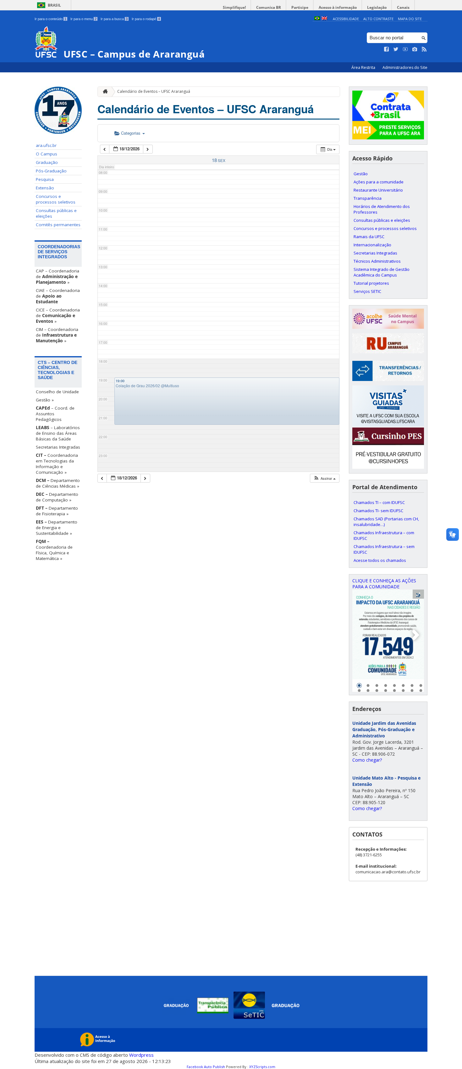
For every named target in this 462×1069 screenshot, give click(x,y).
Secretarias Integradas (58, 447)
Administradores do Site (404, 67)
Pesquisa (45, 179)
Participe (299, 7)
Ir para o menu (83, 19)
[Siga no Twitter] (396, 49)
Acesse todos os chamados (380, 560)
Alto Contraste (378, 18)
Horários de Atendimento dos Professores (382, 209)
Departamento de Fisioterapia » (57, 511)
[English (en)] (324, 18)
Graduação (47, 162)
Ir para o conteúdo (50, 19)
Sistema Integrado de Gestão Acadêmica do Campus (382, 272)
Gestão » (45, 400)
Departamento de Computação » (57, 497)
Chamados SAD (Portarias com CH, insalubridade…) (386, 521)
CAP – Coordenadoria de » (57, 276)
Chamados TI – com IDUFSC (379, 502)
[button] (324, 478)
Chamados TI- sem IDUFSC (378, 510)
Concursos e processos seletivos (55, 199)
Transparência (368, 198)
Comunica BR (268, 7)
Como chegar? (367, 760)
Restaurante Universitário (378, 190)
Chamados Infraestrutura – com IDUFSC (384, 535)
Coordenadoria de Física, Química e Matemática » (54, 550)
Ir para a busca (114, 19)
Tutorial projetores (371, 283)
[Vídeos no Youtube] (405, 49)
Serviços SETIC (367, 291)
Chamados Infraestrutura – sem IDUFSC (384, 549)
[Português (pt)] (317, 18)
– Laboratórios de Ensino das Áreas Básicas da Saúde (58, 433)
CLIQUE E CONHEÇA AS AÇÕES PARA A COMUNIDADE (384, 584)
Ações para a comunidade (379, 182)
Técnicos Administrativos (377, 261)
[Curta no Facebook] (386, 49)
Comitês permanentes (58, 224)
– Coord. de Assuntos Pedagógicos (55, 413)
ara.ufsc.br (46, 145)
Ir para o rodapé (146, 19)
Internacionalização (372, 245)
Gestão (361, 173)
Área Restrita (363, 67)
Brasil (54, 5)
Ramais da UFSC (369, 236)
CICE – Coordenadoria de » (58, 315)
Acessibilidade (346, 18)
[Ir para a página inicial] (104, 92)
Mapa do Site (410, 18)
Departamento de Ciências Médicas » (58, 483)
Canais (403, 7)
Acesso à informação (338, 7)
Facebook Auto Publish (206, 1066)
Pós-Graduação (51, 171)
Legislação (377, 7)
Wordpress (141, 1055)
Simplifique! (234, 7)
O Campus (46, 154)
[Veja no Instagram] (414, 49)
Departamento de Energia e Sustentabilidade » (56, 527)
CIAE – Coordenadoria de (58, 296)
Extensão (45, 188)
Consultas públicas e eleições (56, 213)
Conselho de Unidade (57, 392)
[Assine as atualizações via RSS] (424, 49)
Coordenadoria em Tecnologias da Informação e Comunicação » (57, 463)
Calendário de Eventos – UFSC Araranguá (153, 91)
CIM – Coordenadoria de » (57, 335)
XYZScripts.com (262, 1066)
